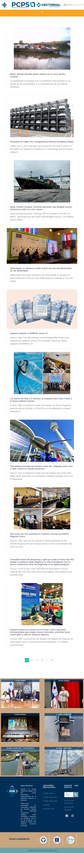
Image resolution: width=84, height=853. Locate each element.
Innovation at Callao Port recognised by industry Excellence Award (42, 142)
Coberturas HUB (50, 801)
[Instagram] (72, 815)
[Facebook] (66, 815)
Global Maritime (50, 797)
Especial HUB (48, 809)
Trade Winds (48, 793)
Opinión (46, 805)
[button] (42, 12)
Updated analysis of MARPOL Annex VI (29, 333)
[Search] (75, 794)
